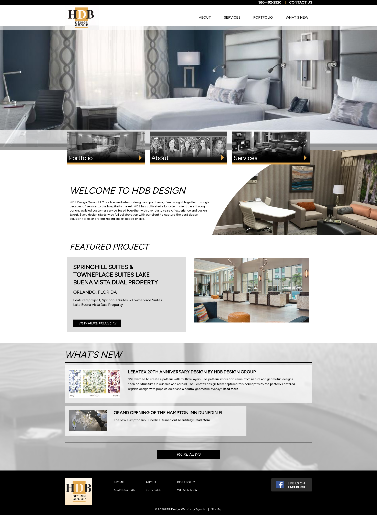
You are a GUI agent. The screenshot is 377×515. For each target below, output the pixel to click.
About (205, 17)
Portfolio (263, 17)
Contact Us (300, 2)
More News (188, 454)
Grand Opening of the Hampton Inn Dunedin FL (168, 412)
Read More (230, 389)
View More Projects (97, 323)
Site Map (216, 509)
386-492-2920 (269, 2)
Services (232, 17)
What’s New (297, 17)
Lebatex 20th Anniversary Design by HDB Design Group (192, 371)
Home (119, 482)
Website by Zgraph (193, 509)
